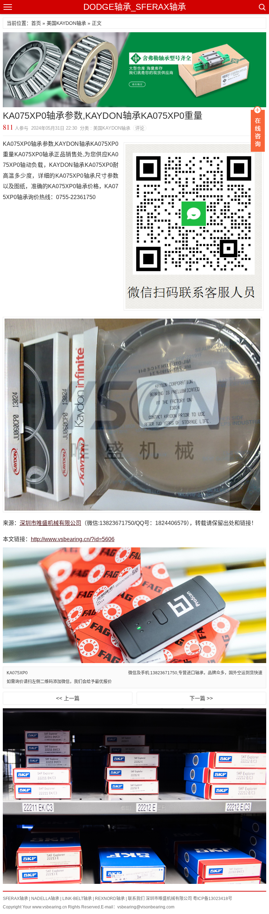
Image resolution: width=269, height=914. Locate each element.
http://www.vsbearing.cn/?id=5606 (73, 539)
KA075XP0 (17, 672)
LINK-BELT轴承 (77, 898)
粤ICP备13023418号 (212, 898)
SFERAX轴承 (15, 898)
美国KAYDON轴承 (66, 23)
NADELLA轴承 (45, 898)
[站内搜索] (261, 7)
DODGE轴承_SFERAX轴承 (134, 7)
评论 (139, 128)
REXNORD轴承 (110, 898)
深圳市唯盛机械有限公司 (50, 523)
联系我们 (136, 898)
